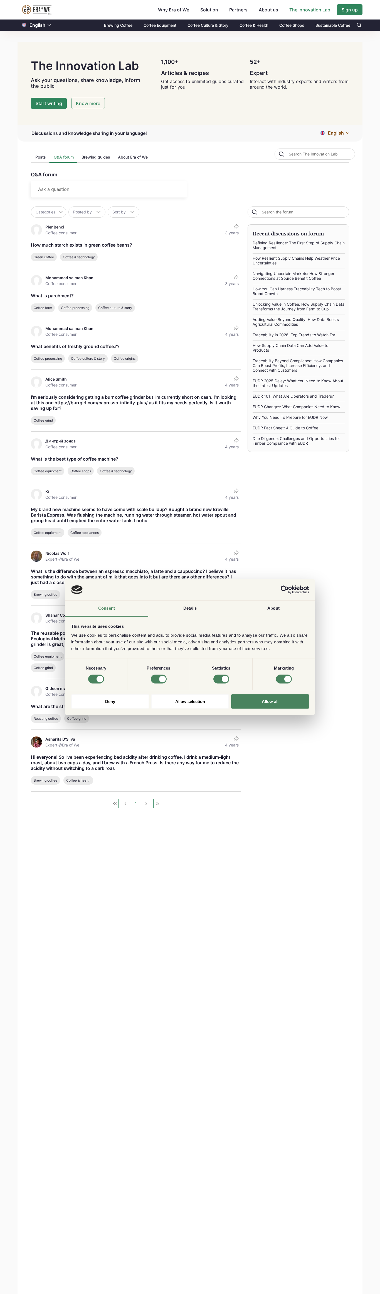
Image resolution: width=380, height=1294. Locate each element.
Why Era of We (173, 10)
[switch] (159, 679)
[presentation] (40, 159)
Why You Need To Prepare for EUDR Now (290, 417)
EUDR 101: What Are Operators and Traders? (293, 396)
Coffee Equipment (160, 25)
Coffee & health (78, 780)
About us (268, 10)
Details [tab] (190, 608)
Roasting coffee (46, 718)
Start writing (49, 103)
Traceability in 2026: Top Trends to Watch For (294, 334)
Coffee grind (43, 420)
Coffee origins (124, 358)
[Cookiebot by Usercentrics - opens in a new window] (284, 589)
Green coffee (44, 257)
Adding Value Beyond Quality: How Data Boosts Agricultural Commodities (296, 322)
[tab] (40, 158)
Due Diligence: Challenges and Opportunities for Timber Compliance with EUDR (296, 441)
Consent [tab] (106, 608)
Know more (88, 103)
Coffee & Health (254, 25)
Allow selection (190, 701)
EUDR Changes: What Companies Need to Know (296, 406)
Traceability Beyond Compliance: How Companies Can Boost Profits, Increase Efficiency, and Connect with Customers (298, 365)
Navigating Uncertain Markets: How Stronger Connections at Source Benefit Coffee (293, 276)
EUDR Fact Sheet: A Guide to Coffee (285, 427)
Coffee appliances (84, 533)
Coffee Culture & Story (207, 25)
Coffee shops (80, 471)
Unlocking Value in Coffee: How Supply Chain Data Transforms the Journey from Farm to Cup (298, 306)
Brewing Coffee (118, 25)
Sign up (350, 10)
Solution (209, 10)
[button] (49, 25)
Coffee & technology (79, 257)
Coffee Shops (291, 25)
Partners (238, 10)
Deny (110, 701)
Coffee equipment (47, 471)
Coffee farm (43, 308)
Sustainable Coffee (332, 25)
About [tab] (273, 608)
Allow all (270, 701)
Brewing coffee (45, 594)
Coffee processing (75, 308)
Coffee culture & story (115, 308)
